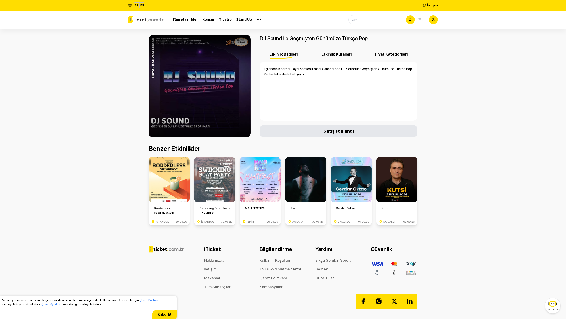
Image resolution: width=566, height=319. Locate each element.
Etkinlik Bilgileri (283, 54)
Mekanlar (212, 278)
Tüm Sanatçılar (217, 286)
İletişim (432, 5)
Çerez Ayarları (50, 304)
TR (136, 5)
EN (142, 5)
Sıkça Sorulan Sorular (334, 260)
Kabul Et (165, 314)
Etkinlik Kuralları (336, 54)
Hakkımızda (214, 260)
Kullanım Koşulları (275, 260)
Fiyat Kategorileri (391, 54)
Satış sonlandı (338, 131)
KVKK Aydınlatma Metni (280, 269)
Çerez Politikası (150, 300)
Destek (321, 269)
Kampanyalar (271, 286)
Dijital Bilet (324, 278)
